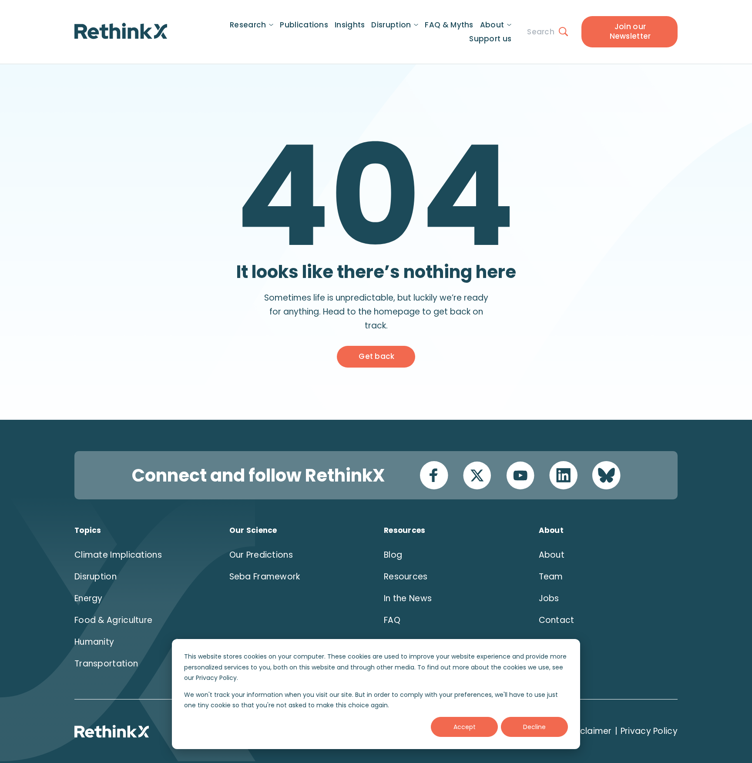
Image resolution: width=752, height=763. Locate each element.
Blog (393, 555)
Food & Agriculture (113, 620)
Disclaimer (590, 731)
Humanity (94, 642)
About (552, 555)
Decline (534, 727)
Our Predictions (261, 555)
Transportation (106, 663)
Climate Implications (118, 555)
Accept (464, 727)
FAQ (392, 620)
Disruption (95, 576)
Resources (406, 576)
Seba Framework (264, 576)
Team (551, 576)
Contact (556, 620)
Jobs (549, 598)
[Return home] (120, 31)
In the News (408, 598)
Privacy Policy (649, 731)
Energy (88, 598)
